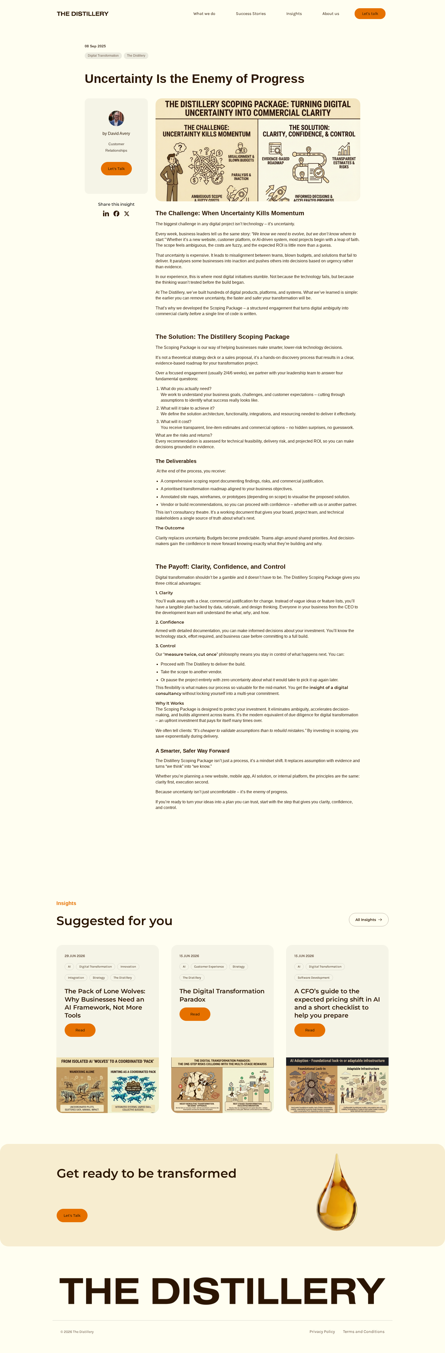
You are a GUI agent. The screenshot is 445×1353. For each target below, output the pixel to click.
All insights (365, 919)
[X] (127, 214)
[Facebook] (116, 214)
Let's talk (370, 13)
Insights (66, 903)
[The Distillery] (82, 15)
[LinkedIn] (106, 214)
